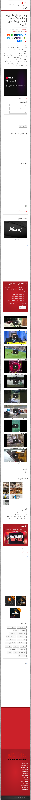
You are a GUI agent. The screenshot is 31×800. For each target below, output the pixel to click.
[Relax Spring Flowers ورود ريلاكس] (15, 366)
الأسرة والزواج (22, 627)
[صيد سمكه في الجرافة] (15, 455)
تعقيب (25, 98)
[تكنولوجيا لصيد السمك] (15, 396)
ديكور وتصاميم (22, 636)
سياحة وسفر (13, 633)
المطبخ (16, 646)
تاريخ (10, 652)
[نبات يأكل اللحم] (15, 337)
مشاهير (13, 649)
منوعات (9, 646)
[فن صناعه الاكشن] (15, 322)
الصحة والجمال (22, 643)
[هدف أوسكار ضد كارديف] (15, 352)
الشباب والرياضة (11, 643)
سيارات (23, 646)
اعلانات (16, 630)
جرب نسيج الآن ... (15, 743)
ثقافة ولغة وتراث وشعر (20, 652)
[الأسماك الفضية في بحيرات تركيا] (15, 411)
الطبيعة (23, 630)
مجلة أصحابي (22, 29)
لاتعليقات (14, 31)
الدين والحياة (12, 627)
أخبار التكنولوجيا (11, 636)
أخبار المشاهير (22, 639)
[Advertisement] (15, 185)
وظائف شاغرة (22, 649)
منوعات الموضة (11, 639)
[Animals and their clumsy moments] (15, 440)
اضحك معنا (22, 633)
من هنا (21, 308)
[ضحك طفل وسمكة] (15, 381)
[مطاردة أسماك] (15, 426)
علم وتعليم (23, 655)
